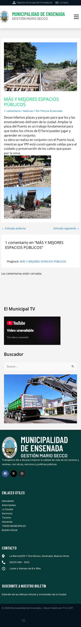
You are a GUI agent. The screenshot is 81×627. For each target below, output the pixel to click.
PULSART (68, 608)
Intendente (8, 501)
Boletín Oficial (9, 530)
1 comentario (12, 111)
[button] (76, 16)
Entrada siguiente (66, 228)
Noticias (28, 111)
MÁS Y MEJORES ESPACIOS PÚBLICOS (43, 261)
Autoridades (9, 505)
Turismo (6, 517)
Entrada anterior (14, 228)
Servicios (7, 513)
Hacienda (7, 521)
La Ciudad (7, 509)
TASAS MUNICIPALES (14, 526)
